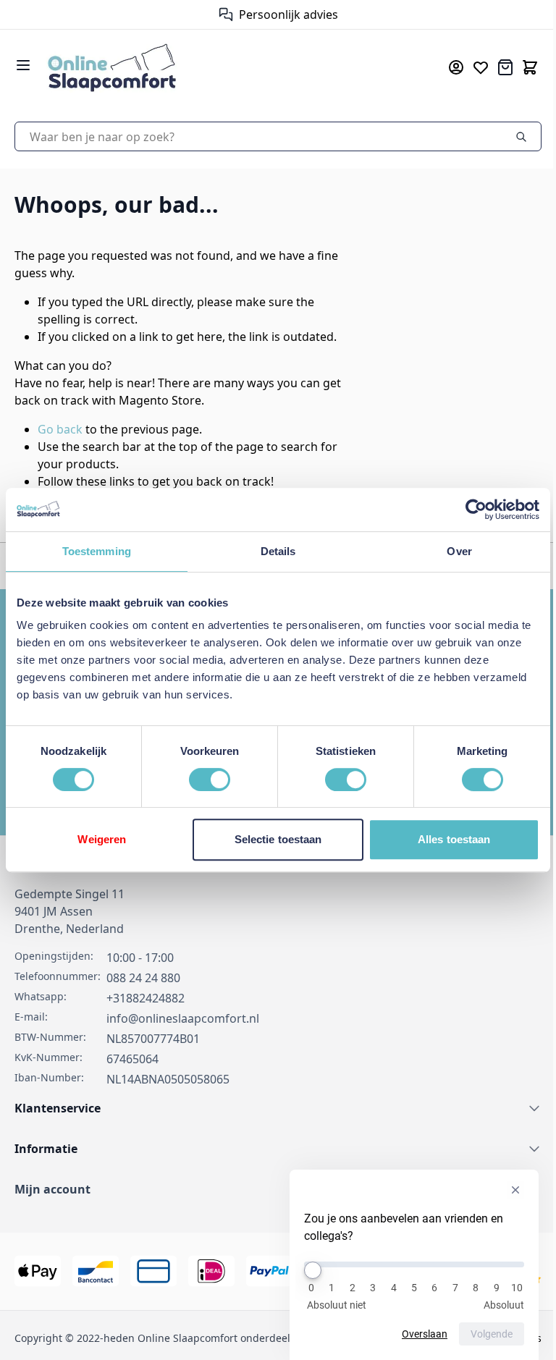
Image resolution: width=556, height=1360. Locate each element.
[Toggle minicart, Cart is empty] (530, 67)
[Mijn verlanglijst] (480, 67)
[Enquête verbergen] (515, 1190)
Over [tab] (459, 551)
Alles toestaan (454, 839)
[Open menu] (23, 65)
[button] (278, 1189)
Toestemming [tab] (96, 551)
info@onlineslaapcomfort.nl (182, 1018)
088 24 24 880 (143, 978)
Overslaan (424, 1334)
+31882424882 (145, 998)
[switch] (209, 779)
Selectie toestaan (278, 839)
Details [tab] (278, 551)
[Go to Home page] (225, 67)
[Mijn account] (456, 67)
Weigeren (101, 839)
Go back (60, 429)
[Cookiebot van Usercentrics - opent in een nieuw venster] (476, 509)
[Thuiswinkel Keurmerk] (219, 14)
